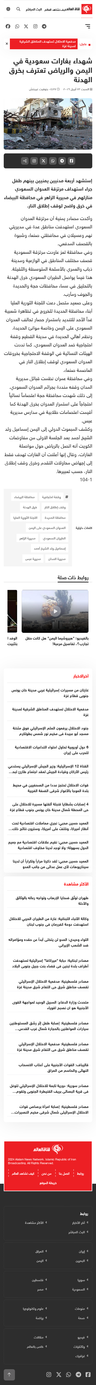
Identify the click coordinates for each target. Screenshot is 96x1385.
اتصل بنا (64, 1172)
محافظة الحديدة (55, 517)
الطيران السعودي (54, 538)
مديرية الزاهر (27, 538)
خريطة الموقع (48, 1182)
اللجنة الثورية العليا (25, 517)
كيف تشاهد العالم (55, 9)
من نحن (46, 1172)
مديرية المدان (57, 558)
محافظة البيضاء (24, 496)
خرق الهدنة (30, 507)
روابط (80, 1172)
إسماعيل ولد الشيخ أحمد (50, 548)
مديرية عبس (33, 558)
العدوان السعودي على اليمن (47, 527)
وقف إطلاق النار (55, 507)
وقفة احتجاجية (51, 496)
